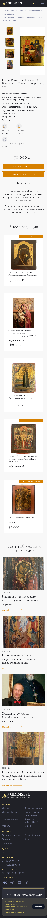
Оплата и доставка (11, 835)
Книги (28, 825)
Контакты (7, 843)
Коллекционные (10, 818)
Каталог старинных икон (30, 10)
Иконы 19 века (9, 812)
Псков (5, 852)
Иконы (5, 808)
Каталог (14, 10)
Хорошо (38, 907)
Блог (27, 839)
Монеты (6, 825)
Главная (5, 10)
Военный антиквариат (31, 820)
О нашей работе (33, 835)
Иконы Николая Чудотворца (33, 813)
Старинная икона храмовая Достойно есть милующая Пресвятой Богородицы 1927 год (22, 333)
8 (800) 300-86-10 (10, 860)
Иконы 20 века (8, 14)
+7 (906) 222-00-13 (11, 864)
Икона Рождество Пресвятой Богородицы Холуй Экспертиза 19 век (22, 19)
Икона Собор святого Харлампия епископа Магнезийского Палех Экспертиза (22, 459)
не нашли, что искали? (23, 895)
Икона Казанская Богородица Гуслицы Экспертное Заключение (22, 273)
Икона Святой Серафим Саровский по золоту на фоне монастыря (21, 398)
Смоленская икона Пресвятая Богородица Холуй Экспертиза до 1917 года (22, 520)
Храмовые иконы (33, 808)
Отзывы (6, 839)
